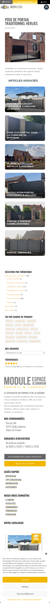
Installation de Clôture (16, 290)
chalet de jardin (13, 279)
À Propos (10, 499)
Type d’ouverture (13, 479)
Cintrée (9, 333)
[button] (46, 553)
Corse (19, 333)
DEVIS (7, 2)
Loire (37, 333)
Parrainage (11, 514)
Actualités (11, 503)
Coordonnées (12, 507)
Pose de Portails (13, 298)
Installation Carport (14, 286)
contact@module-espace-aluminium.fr (26, 457)
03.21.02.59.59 (26, 2)
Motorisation (12, 483)
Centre (34, 329)
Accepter (25, 579)
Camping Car (22, 329)
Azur (18, 325)
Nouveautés (9, 306)
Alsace (9, 321)
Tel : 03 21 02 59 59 (26, 463)
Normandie (21, 337)
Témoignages (11, 510)
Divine (28, 333)
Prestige (33, 337)
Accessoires (11, 487)
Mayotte (10, 337)
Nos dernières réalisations (15, 276)
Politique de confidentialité (32, 599)
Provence (10, 341)
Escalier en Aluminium (16, 283)
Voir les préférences (25, 594)
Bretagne (10, 329)
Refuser (25, 587)
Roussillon (22, 341)
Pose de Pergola (13, 294)
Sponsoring (9, 310)
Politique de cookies (14, 599)
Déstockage (11, 476)
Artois (9, 325)
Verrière (10, 302)
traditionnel (35, 341)
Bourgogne (28, 325)
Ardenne (31, 321)
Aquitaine (20, 321)
